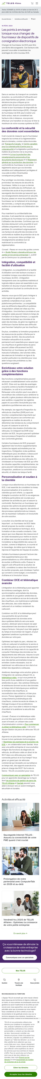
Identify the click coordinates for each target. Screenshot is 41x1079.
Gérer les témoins (20, 1067)
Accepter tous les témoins (21, 1074)
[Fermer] (38, 1022)
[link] (6, 18)
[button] (36, 3)
